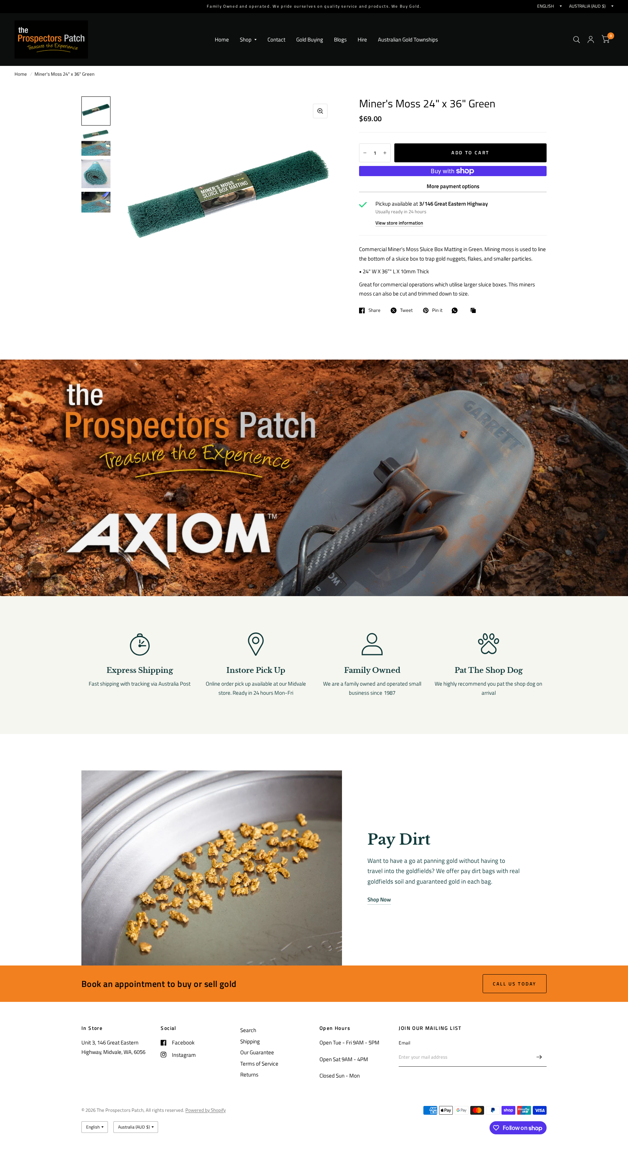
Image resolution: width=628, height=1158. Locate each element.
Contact (276, 39)
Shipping (250, 1041)
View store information (399, 223)
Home (222, 39)
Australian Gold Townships (408, 39)
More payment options (453, 186)
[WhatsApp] (456, 310)
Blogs (340, 39)
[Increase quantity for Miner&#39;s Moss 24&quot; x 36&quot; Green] (384, 153)
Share (375, 310)
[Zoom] (320, 111)
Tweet (406, 310)
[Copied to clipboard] (475, 311)
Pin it (437, 310)
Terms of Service (259, 1063)
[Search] (576, 39)
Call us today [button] (514, 983)
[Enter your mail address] (539, 1057)
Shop (245, 39)
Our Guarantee (257, 1052)
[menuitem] (221, 39)
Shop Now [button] (379, 899)
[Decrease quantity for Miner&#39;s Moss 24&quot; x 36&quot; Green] (364, 153)
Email (404, 1042)
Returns (249, 1074)
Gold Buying (309, 39)
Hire (362, 39)
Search (248, 1030)
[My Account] (591, 39)
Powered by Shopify (205, 1110)
